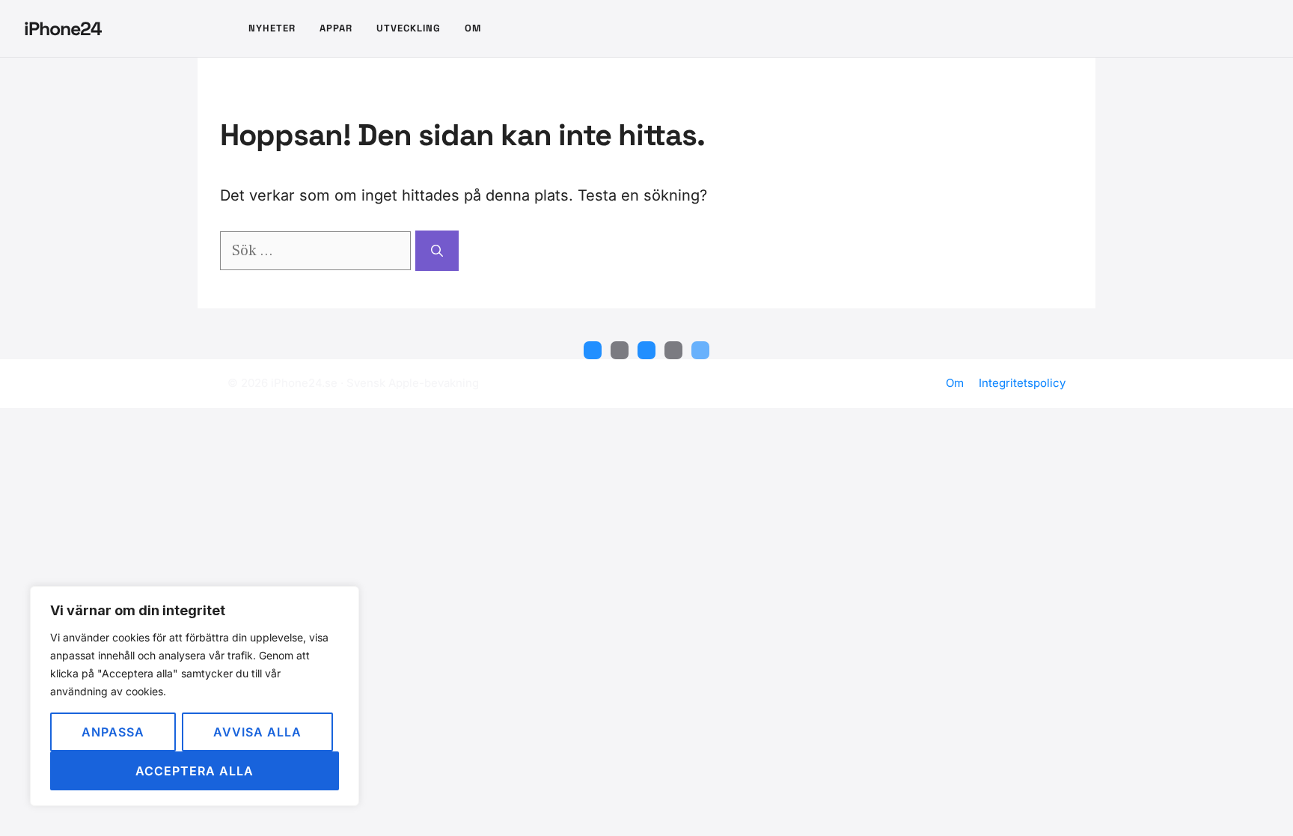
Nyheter (272, 28)
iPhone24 (63, 28)
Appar (336, 28)
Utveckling (408, 28)
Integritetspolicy (1022, 383)
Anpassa (113, 731)
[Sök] (437, 251)
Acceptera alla (194, 770)
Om (473, 28)
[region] (194, 696)
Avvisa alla (257, 731)
